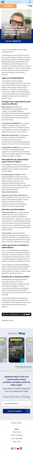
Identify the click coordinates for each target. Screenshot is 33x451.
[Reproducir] (4, 314)
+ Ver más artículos (23, 366)
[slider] (28, 314)
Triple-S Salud (16, 432)
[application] (16, 314)
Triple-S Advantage (16, 438)
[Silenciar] (24, 314)
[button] (29, 350)
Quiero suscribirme (14, 411)
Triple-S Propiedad (17, 435)
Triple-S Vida (16, 442)
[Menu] (29, 6)
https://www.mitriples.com (10, 192)
